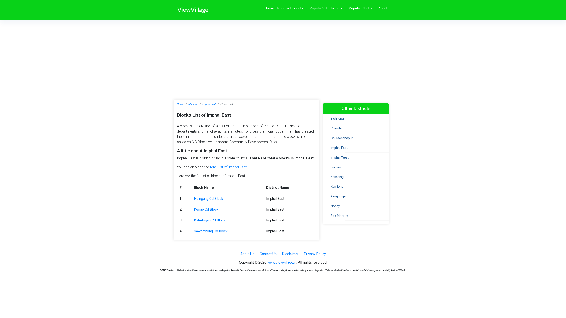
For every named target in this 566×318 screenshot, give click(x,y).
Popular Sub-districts (326, 8)
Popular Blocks (360, 8)
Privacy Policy (315, 254)
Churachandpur (342, 138)
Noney (335, 206)
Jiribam (336, 167)
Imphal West (340, 157)
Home (269, 8)
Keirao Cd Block (206, 209)
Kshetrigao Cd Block (209, 220)
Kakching (337, 177)
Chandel (336, 128)
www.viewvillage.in (281, 262)
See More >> (340, 216)
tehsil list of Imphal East (228, 167)
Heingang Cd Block (208, 199)
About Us (247, 254)
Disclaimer (290, 254)
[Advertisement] (283, 53)
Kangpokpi (338, 196)
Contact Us (268, 254)
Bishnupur (338, 119)
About (382, 8)
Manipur (193, 104)
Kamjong (337, 187)
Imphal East (209, 104)
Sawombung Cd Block (211, 231)
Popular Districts (290, 8)
